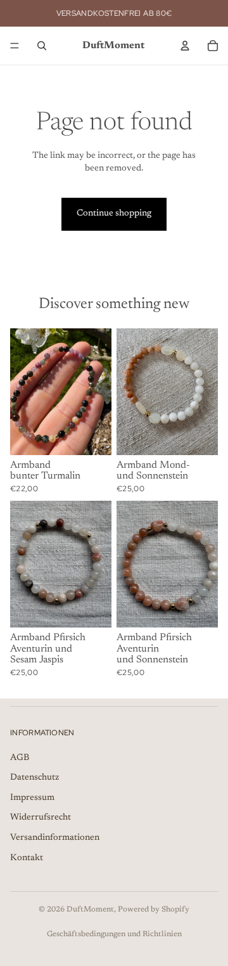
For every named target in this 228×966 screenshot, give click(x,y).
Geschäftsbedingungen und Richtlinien (114, 934)
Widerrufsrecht (40, 817)
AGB (19, 758)
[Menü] (14, 45)
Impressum (32, 798)
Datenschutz (34, 777)
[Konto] (185, 46)
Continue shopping (114, 213)
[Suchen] (42, 46)
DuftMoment (90, 909)
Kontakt (26, 858)
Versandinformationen (54, 838)
